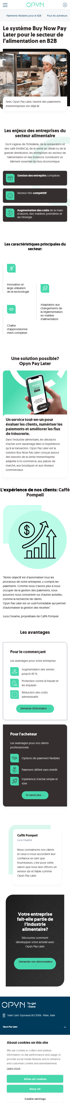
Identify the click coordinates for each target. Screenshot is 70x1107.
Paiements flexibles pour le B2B (23, 15)
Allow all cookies (35, 1079)
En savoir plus (34, 795)
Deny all (35, 1089)
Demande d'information (34, 708)
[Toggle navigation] (5, 5)
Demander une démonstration (36, 961)
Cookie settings (35, 1099)
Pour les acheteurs (57, 15)
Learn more (13, 1068)
